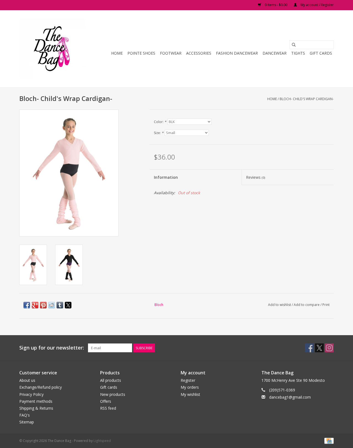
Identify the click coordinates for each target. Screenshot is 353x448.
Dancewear (275, 53)
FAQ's (24, 415)
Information (166, 177)
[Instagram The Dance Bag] (329, 347)
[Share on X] (68, 305)
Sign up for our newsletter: (51, 348)
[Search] (294, 44)
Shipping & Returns (36, 408)
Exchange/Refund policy (40, 387)
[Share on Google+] (35, 305)
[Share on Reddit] (51, 305)
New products (112, 394)
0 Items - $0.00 (276, 4)
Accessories (198, 53)
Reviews (255, 177)
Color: (160, 121)
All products (110, 380)
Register (188, 380)
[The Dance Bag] (53, 48)
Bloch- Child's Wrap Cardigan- (307, 99)
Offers (105, 401)
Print (326, 304)
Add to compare (307, 304)
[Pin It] (43, 305)
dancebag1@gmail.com (290, 397)
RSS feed (108, 408)
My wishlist (190, 394)
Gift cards (321, 53)
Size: (159, 132)
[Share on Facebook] (26, 305)
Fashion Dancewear (237, 53)
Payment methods (35, 401)
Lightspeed (102, 440)
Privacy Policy (31, 394)
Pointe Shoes (141, 53)
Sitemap (26, 422)
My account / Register (317, 4)
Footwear (170, 53)
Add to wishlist (280, 304)
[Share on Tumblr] (60, 305)
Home (117, 53)
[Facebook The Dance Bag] (309, 347)
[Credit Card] (328, 440)
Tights (298, 53)
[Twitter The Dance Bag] (319, 347)
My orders (190, 387)
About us (27, 380)
